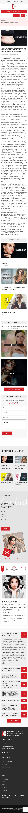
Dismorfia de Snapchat (8, 312)
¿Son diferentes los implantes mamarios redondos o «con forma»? (20, 468)
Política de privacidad (14, 810)
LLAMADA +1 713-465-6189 (14, 559)
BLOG (3, 785)
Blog (21, 1)
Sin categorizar (14, 54)
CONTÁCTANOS (6, 767)
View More (14, 721)
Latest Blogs (14, 240)
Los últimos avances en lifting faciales (21, 483)
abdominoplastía (6, 58)
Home (3, 20)
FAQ (3, 770)
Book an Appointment (14, 11)
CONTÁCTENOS (8, 1)
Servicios (5, 779)
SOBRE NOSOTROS (7, 762)
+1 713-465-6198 (14, 404)
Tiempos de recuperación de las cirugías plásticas (6, 467)
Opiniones (5, 787)
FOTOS (4, 782)
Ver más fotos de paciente (14, 389)
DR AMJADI (5, 764)
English (16, 15)
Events (16, 1)
